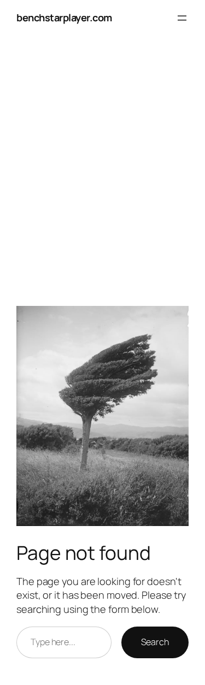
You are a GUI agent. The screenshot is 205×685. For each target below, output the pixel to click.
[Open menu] (182, 18)
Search (155, 642)
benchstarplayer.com (64, 17)
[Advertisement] (102, 176)
